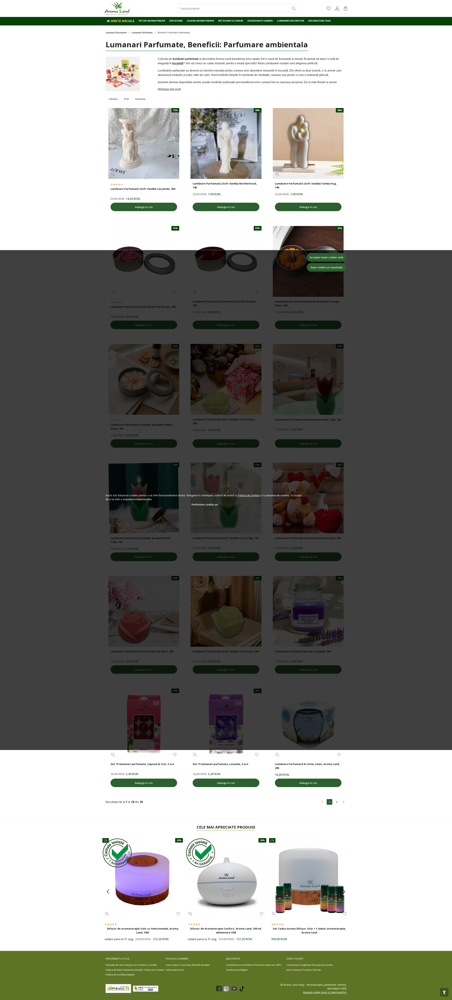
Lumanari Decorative (116, 32)
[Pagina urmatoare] (343, 802)
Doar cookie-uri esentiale (327, 267)
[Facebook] (220, 988)
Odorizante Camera (260, 20)
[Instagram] (227, 988)
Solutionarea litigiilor (237, 969)
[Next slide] (344, 891)
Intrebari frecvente (254, 964)
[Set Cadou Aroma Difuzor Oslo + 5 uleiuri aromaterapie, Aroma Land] (309, 878)
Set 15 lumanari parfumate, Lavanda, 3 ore (220, 764)
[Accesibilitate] (444, 992)
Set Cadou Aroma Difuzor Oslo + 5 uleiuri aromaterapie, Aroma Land (309, 930)
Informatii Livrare (175, 969)
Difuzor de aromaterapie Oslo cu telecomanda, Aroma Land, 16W (142, 930)
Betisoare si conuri (230, 20)
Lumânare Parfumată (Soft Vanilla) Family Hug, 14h (306, 185)
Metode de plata (201, 964)
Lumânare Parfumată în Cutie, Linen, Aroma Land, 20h (307, 766)
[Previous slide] (108, 891)
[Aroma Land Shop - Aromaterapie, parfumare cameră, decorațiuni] (126, 8)
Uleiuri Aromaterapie (200, 20)
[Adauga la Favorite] (175, 174)
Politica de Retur (114, 969)
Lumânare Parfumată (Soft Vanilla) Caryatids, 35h (143, 189)
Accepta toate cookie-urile (326, 257)
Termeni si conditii (147, 964)
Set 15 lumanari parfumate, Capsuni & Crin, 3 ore (142, 764)
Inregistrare (305, 964)
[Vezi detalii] (113, 174)
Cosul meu (185, 964)
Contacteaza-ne (234, 964)
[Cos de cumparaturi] (345, 8)
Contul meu (292, 964)
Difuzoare (176, 20)
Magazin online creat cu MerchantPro (324, 992)
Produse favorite (312, 969)
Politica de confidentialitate (120, 974)
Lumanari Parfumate (142, 32)
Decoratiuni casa (319, 20)
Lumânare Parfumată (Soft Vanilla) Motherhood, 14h (225, 185)
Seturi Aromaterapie (152, 20)
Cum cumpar (172, 964)
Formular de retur (115, 964)
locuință (177, 63)
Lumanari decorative (290, 20)
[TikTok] (242, 988)
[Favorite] (328, 8)
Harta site (270, 964)
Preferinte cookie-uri (205, 504)
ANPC (279, 964)
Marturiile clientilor (133, 969)
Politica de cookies (249, 495)
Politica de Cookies (154, 969)
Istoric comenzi (294, 969)
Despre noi (131, 964)
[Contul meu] (337, 8)
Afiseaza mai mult (169, 89)
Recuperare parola (322, 964)
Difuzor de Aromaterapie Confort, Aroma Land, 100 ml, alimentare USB (226, 930)
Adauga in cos (144, 207)
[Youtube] (235, 988)
